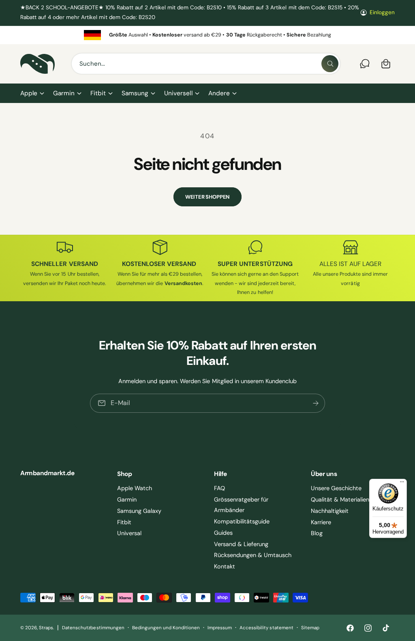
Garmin (127, 499)
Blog (317, 533)
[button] (31, 93)
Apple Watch (134, 488)
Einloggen (382, 12)
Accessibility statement (266, 628)
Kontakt (224, 566)
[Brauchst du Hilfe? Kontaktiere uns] (364, 63)
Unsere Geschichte (336, 488)
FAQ (219, 488)
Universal (129, 533)
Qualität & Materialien (340, 499)
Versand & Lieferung (241, 544)
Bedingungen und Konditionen (166, 628)
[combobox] (205, 63)
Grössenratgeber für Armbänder (241, 505)
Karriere (321, 522)
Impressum (220, 628)
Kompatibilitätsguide (242, 521)
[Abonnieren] (316, 403)
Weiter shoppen (207, 196)
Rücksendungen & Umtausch (252, 555)
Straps (46, 628)
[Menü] (402, 484)
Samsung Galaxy (139, 511)
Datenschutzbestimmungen (93, 628)
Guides (223, 532)
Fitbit (124, 522)
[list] (207, 35)
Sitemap (310, 628)
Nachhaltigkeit (330, 511)
